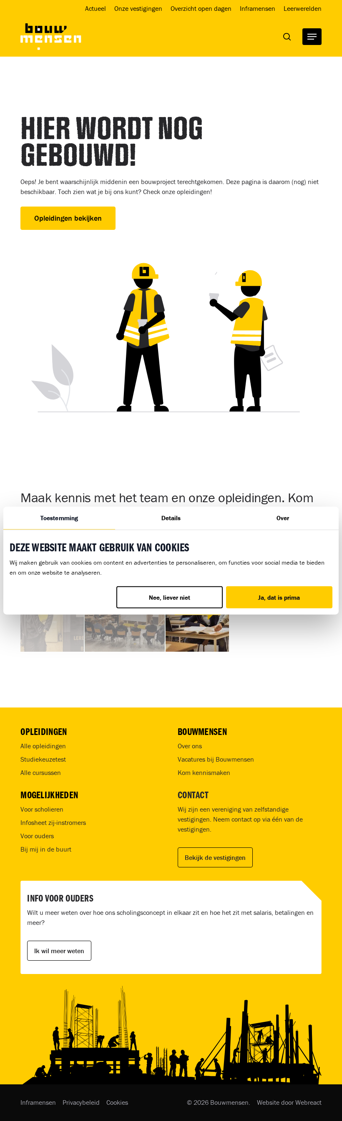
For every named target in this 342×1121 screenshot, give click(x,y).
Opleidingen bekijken (68, 218)
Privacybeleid (81, 1102)
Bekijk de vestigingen (215, 857)
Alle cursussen (40, 772)
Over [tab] (283, 518)
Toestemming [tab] (59, 518)
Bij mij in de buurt (45, 849)
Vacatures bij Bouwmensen (216, 759)
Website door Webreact (289, 1102)
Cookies (117, 1102)
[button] (312, 36)
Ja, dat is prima (279, 597)
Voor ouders (37, 836)
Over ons (190, 746)
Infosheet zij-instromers (53, 822)
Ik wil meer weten (59, 951)
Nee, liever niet (169, 597)
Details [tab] (171, 518)
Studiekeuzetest (43, 759)
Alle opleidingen (43, 746)
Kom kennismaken (204, 772)
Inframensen (38, 1102)
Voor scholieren (41, 809)
